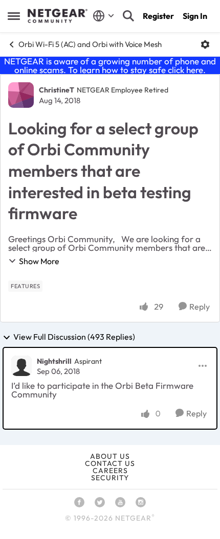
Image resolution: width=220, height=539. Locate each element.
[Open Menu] (205, 44)
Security (110, 477)
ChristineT (56, 89)
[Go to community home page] (57, 16)
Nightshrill (54, 361)
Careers (110, 470)
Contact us (110, 463)
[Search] (128, 16)
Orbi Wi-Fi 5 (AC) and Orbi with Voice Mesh (90, 44)
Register (158, 16)
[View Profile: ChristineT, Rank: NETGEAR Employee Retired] (21, 95)
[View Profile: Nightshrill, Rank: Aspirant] (21, 366)
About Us (110, 456)
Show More (39, 261)
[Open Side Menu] (14, 16)
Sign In (195, 16)
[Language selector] (104, 16)
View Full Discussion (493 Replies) (74, 337)
